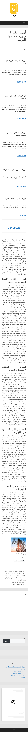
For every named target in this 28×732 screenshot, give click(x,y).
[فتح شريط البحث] (2, 23)
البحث (23, 638)
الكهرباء (17, 575)
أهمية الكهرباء (20, 573)
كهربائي (7, 578)
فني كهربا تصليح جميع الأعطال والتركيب (15, 667)
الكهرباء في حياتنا (9, 575)
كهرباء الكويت (13, 578)
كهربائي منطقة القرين (19, 671)
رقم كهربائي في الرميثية (18, 582)
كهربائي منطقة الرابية (18, 584)
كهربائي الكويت (20, 571)
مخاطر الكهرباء (22, 580)
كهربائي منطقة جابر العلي (18, 673)
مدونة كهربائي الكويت (10, 571)
